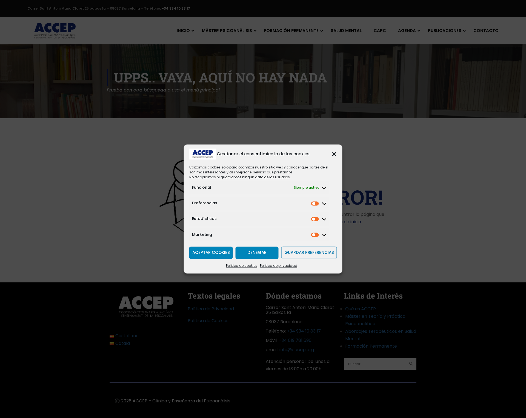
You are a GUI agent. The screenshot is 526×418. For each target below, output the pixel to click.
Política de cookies (241, 265)
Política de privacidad (278, 265)
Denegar (257, 253)
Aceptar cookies (211, 253)
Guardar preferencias (309, 253)
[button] (334, 154)
